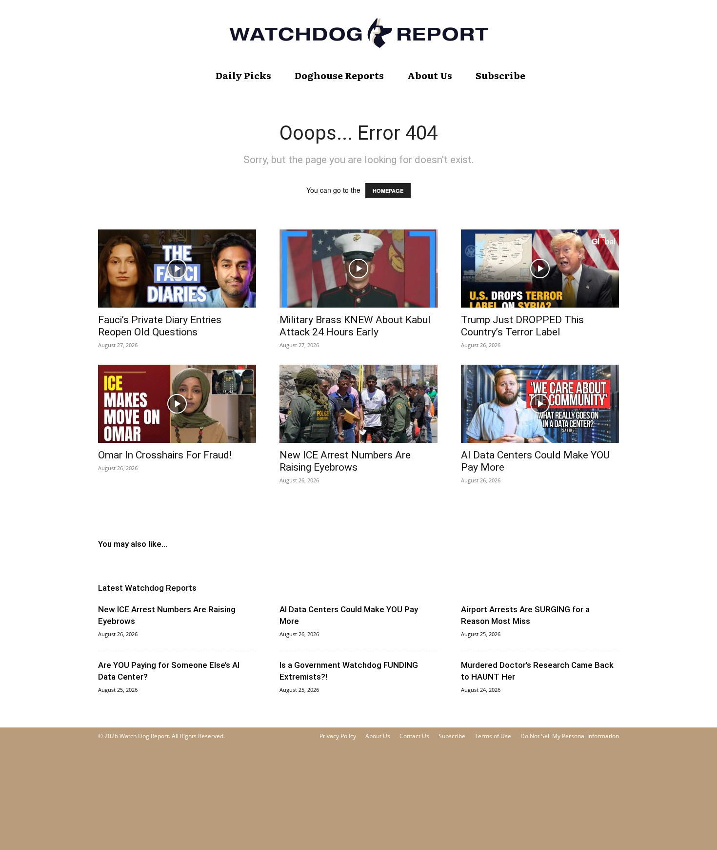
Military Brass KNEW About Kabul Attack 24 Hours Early (355, 326)
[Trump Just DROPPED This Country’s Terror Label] (540, 268)
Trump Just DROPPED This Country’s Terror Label (522, 326)
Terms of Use (493, 736)
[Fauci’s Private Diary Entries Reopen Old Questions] (177, 268)
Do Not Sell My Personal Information (569, 736)
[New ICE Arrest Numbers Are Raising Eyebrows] (358, 404)
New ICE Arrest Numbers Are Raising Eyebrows (345, 461)
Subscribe (500, 75)
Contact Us (414, 736)
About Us (429, 75)
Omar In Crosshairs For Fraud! (165, 455)
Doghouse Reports (339, 75)
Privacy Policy (337, 736)
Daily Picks (243, 75)
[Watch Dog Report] (358, 33)
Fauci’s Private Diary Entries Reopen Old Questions (159, 326)
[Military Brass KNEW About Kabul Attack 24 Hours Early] (358, 268)
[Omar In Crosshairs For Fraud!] (177, 404)
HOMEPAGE (388, 190)
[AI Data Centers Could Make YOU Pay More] (540, 404)
